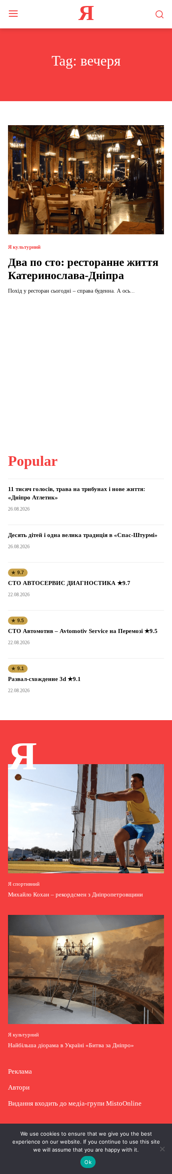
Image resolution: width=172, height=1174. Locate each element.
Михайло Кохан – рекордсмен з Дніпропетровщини (75, 894)
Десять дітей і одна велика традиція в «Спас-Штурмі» (83, 535)
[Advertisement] (86, 369)
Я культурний (24, 247)
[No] (162, 1149)
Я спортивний (24, 883)
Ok (88, 1162)
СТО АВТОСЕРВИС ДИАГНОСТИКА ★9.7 (69, 583)
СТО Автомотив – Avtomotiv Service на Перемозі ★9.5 (83, 631)
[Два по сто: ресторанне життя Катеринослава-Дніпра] (86, 179)
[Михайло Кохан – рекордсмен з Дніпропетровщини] (86, 818)
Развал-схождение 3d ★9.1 (44, 679)
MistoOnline (124, 1103)
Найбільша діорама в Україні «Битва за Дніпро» (71, 1045)
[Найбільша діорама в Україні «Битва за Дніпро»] (86, 969)
